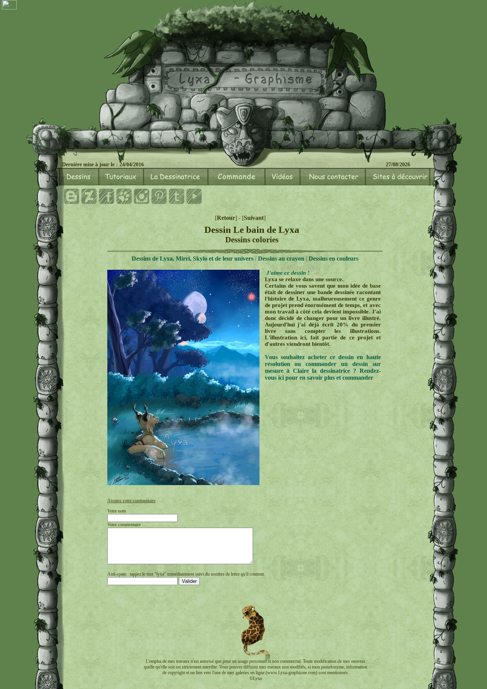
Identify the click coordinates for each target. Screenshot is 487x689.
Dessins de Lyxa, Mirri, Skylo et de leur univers (192, 258)
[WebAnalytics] (9, 5)
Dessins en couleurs (333, 258)
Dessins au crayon (281, 258)
